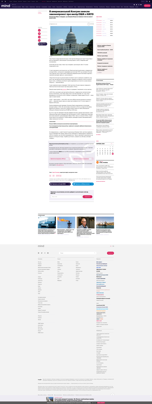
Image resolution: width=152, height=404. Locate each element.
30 (112, 153)
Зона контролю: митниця (101, 265)
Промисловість (89, 6)
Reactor (39, 330)
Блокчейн (126, 6)
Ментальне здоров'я (100, 280)
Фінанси (108, 6)
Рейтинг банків (99, 273)
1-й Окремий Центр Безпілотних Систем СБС (102, 338)
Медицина (132, 6)
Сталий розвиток (100, 294)
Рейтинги (40, 282)
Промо (39, 308)
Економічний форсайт (101, 286)
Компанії (40, 317)
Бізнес (27, 6)
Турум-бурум (99, 364)
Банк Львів (98, 351)
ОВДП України (99, 16)
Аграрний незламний (102, 63)
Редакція (39, 263)
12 (102, 150)
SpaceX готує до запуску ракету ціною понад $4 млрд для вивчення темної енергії (104, 99)
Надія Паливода (55, 172)
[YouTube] (140, 4)
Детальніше (94, 402)
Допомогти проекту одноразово (81, 158)
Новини (10, 1)
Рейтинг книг (99, 326)
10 (97, 150)
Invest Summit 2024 (100, 305)
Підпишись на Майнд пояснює (82, 184)
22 (110, 152)
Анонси (29, 1)
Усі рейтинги (99, 72)
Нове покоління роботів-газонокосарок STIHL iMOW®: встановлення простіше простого (104, 172)
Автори (39, 319)
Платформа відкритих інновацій (103, 298)
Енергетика (32, 6)
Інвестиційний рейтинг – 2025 (105, 49)
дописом (64, 89)
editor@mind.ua (71, 180)
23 (112, 152)
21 (107, 152)
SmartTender (99, 347)
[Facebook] (134, 4)
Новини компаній (41, 299)
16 (112, 150)
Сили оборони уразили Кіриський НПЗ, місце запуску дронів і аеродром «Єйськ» (104, 90)
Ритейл (118, 6)
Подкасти (25, 1)
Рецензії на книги (99, 300)
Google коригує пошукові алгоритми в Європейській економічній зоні (102, 110)
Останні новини (99, 80)
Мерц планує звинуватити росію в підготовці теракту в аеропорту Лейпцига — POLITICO (104, 131)
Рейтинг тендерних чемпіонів (104, 66)
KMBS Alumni (65, 1)
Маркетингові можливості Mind (44, 267)
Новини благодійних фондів (43, 312)
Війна (23, 6)
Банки (49, 6)
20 (105, 152)
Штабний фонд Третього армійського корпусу (101, 372)
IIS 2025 (98, 271)
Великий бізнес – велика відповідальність (101, 317)
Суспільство (102, 6)
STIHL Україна (99, 349)
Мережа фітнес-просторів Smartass (101, 360)
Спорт (136, 6)
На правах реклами (42, 297)
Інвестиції (38, 6)
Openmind (20, 1)
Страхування (44, 6)
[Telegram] (138, 4)
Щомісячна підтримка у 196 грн (58, 158)
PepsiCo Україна (99, 345)
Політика (96, 6)
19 (102, 152)
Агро (75, 6)
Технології (70, 6)
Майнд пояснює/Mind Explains (44, 304)
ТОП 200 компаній (102, 52)
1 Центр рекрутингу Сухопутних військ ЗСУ (102, 334)
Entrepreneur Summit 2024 (102, 307)
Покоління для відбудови (101, 263)
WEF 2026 (98, 267)
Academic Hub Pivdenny (101, 343)
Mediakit (39, 265)
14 (107, 150)
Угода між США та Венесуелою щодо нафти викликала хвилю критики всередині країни (104, 121)
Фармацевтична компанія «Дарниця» (101, 367)
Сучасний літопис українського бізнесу (103, 290)
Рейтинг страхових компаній (102, 324)
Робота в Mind (41, 271)
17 (97, 152)
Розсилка (40, 273)
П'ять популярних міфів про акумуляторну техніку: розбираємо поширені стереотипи (104, 167)
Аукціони (33, 1)
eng (15, 4)
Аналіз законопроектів (101, 296)
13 (105, 150)
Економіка (113, 6)
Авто (122, 6)
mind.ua (80, 383)
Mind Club (44, 1)
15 (110, 150)
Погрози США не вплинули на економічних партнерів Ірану (63, 123)
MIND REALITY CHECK (101, 269)
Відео (39, 286)
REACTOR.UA (71, 1)
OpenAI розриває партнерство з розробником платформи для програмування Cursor (104, 105)
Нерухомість (59, 6)
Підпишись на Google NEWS (59, 184)
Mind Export (99, 276)
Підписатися (147, 5)
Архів (37, 1)
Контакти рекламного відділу (44, 269)
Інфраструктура (81, 6)
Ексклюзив (40, 306)
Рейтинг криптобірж (102, 55)
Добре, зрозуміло (101, 402)
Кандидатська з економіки (101, 322)
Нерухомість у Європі (101, 282)
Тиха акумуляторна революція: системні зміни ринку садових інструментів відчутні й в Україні (104, 178)
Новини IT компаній (42, 310)
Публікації (15, 1)
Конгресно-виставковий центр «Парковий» (102, 357)
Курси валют (40, 325)
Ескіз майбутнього (100, 284)
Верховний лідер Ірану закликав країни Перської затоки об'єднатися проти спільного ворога (105, 116)
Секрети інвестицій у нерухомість (100, 313)
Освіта (53, 6)
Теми (39, 293)
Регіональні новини (16, 6)
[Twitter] (136, 4)
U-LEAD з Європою (100, 278)
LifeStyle (65, 6)
